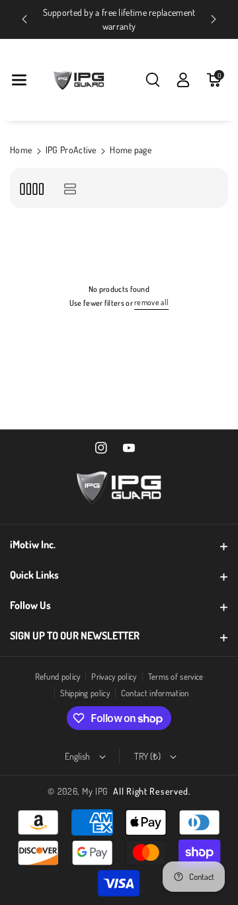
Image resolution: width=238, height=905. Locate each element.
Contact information (155, 693)
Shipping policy (85, 693)
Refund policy (58, 676)
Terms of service (176, 676)
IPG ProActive (71, 149)
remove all (151, 302)
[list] (70, 188)
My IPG (95, 791)
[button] (19, 79)
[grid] (31, 188)
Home (21, 149)
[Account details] (183, 79)
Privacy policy (113, 676)
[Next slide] (213, 19)
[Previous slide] (24, 19)
